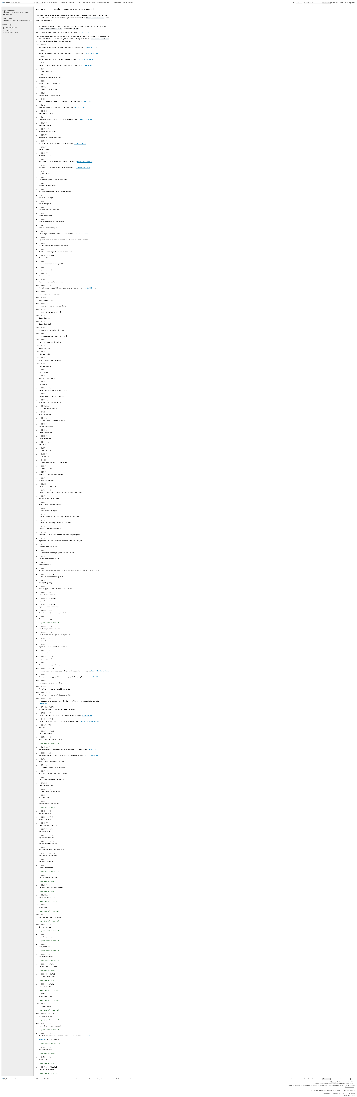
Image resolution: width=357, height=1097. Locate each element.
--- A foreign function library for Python (17, 20)
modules (347, 2)
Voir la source (7, 30)
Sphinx (349, 1095)
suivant (341, 2)
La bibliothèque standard (66, 2)
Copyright (333, 1082)
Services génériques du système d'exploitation (90, 2)
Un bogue (351, 1093)
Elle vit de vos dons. (349, 1090)
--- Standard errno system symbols (120, 2)
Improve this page (8, 29)
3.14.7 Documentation (50, 2)
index (353, 2)
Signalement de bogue (10, 27)
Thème (293, 2)
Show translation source (10, 32)
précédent (334, 2)
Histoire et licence (349, 1087)
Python (6, 2)
